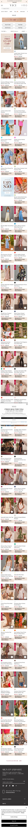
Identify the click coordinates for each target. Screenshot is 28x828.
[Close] (26, 807)
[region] (14, 817)
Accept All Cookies (14, 825)
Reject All (14, 821)
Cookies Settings (14, 816)
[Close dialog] (27, 404)
